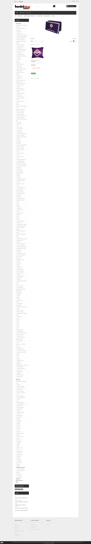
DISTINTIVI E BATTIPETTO (20, 193)
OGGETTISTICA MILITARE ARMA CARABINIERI (21, 26)
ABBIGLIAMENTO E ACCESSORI (21, 365)
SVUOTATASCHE (19, 303)
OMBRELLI (18, 465)
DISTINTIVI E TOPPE (19, 112)
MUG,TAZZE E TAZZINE (20, 135)
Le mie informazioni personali (34, 529)
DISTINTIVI (18, 258)
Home (17, 12)
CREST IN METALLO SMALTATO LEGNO (20, 505)
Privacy (16, 532)
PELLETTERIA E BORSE (20, 51)
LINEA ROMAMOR (19, 415)
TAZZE (17, 203)
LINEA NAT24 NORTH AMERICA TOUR (21, 107)
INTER (17, 394)
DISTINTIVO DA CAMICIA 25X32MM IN (21, 510)
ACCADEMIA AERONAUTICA (21, 159)
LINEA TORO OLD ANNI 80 (20, 392)
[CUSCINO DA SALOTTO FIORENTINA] (38, 53)
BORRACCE (18, 214)
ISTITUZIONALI (18, 316)
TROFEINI (18, 298)
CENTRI (17, 321)
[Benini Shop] (24, 7)
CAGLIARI (18, 418)
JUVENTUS (18, 384)
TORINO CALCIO (19, 389)
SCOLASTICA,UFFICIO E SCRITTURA (20, 471)
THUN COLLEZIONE (19, 77)
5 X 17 (16, 500)
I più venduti (16, 527)
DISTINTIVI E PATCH (19, 310)
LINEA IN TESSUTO (19, 209)
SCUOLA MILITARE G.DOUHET (21, 164)
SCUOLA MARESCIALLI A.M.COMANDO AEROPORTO (20, 162)
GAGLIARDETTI (19, 52)
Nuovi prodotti (20, 486)
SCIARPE (18, 446)
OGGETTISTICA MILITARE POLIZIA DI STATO (20, 256)
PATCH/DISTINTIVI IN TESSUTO (21, 313)
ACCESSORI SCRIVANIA (20, 54)
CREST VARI (18, 222)
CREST (17, 99)
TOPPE (17, 211)
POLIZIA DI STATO (19, 370)
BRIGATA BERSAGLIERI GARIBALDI (20, 228)
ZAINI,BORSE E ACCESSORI (21, 248)
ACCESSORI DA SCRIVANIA (21, 133)
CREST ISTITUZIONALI (20, 64)
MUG (17, 357)
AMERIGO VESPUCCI (20, 329)
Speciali (16, 524)
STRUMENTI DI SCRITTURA (21, 253)
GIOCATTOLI (18, 75)
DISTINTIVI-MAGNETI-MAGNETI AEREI (21, 120)
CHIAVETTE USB (19, 127)
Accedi (77, 1)
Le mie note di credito (33, 526)
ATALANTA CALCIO (19, 454)
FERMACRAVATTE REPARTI (21, 41)
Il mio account (34, 520)
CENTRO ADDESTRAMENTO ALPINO (21, 235)
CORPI (17, 324)
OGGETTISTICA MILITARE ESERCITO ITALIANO (20, 189)
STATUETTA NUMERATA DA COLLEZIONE (20, 29)
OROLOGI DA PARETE (20, 271)
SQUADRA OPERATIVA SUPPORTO (20, 73)
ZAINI (17, 216)
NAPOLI (17, 438)
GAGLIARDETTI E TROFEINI (21, 352)
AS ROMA (18, 410)
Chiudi (2, 542)
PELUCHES (18, 140)
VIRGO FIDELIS (19, 31)
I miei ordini (32, 524)
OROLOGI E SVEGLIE (20, 334)
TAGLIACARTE (18, 305)
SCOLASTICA (18, 428)
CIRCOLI (17, 323)
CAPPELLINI (18, 425)
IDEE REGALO (18, 59)
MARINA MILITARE (19, 371)
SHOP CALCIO (28, 12)
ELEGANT (18, 182)
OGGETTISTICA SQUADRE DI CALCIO (21, 382)
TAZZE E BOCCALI (19, 300)
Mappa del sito (17, 535)
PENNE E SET (18, 250)
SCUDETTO (18, 399)
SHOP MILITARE (22, 12)
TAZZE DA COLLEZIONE (20, 46)
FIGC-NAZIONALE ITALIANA (20, 467)
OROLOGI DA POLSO (19, 153)
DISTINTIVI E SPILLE (19, 85)
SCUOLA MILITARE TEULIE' (20, 243)
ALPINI (17, 378)
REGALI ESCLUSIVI (19, 88)
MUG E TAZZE (18, 266)
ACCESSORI (18, 177)
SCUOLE (17, 237)
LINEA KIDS (18, 78)
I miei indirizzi (32, 527)
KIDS (17, 284)
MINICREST (18, 62)
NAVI (17, 318)
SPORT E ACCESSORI (20, 148)
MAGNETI (18, 86)
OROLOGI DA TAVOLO (20, 272)
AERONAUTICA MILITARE (20, 368)
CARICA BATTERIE (19, 128)
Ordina (31, 41)
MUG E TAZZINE (19, 462)
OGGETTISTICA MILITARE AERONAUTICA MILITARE (20, 110)
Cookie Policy (17, 534)
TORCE (17, 125)
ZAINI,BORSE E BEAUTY (20, 276)
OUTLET (17, 151)
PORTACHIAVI (18, 33)
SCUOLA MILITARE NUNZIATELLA (19, 241)
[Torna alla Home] (16, 16)
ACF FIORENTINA (19, 405)
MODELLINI (18, 363)
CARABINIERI (18, 373)
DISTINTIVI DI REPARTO (20, 39)
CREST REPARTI (19, 67)
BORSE (17, 104)
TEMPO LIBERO (19, 70)
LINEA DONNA (18, 141)
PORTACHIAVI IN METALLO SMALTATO (21, 501)
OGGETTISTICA (19, 169)
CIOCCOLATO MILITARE (20, 245)
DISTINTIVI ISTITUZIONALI (20, 38)
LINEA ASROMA (19, 417)
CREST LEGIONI (19, 65)
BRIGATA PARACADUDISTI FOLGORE (20, 231)
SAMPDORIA (18, 456)
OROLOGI (18, 91)
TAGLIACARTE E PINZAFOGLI (21, 350)
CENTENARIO (18, 167)
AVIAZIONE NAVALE (19, 331)
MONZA (17, 449)
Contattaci (73, 1)
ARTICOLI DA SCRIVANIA (20, 93)
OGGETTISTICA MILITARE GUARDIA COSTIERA (20, 338)
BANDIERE (18, 423)
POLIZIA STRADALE (19, 285)
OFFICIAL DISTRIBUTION (20, 397)
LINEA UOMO (18, 143)
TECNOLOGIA (18, 57)
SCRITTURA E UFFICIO (20, 360)
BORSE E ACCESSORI (20, 146)
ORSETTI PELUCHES (19, 480)
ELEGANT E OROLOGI (20, 44)
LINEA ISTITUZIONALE (20, 114)
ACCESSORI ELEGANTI (20, 117)
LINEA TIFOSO (18, 475)
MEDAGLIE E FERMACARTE (21, 115)
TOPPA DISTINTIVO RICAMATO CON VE (21, 498)
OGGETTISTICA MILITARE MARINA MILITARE (20, 290)
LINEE (17, 185)
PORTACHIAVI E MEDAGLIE (21, 83)
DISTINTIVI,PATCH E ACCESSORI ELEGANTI (19, 172)
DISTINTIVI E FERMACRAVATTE (21, 36)
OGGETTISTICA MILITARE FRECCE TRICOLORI (20, 81)
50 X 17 (19, 500)
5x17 (16, 503)
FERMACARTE (18, 196)
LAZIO (17, 430)
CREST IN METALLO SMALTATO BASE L (21, 508)
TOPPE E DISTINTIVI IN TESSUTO (20, 102)
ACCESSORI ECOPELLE (20, 98)
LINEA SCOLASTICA (19, 96)
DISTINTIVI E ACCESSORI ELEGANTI (20, 345)
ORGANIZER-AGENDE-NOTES (21, 49)
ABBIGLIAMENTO (19, 451)
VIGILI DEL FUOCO (19, 376)
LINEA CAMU (18, 478)
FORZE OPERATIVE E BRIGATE (21, 224)
